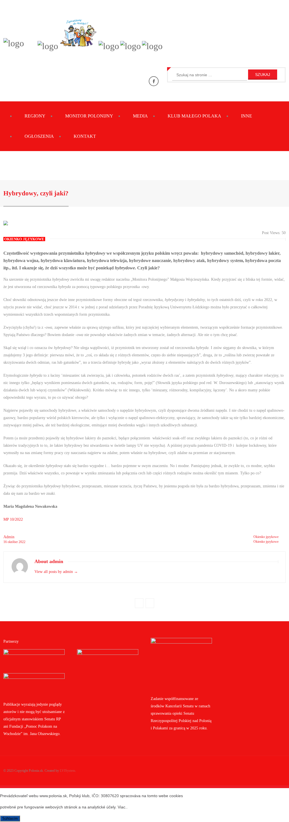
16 (5, 542)
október (13, 542)
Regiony (35, 116)
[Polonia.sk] (13, 43)
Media (140, 116)
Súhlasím (10, 818)
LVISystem (67, 771)
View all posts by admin (56, 572)
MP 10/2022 (13, 519)
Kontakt (85, 136)
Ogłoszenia (39, 136)
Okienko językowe (266, 537)
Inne (246, 116)
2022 (22, 542)
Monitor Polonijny (89, 116)
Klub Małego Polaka (194, 116)
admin (8, 537)
